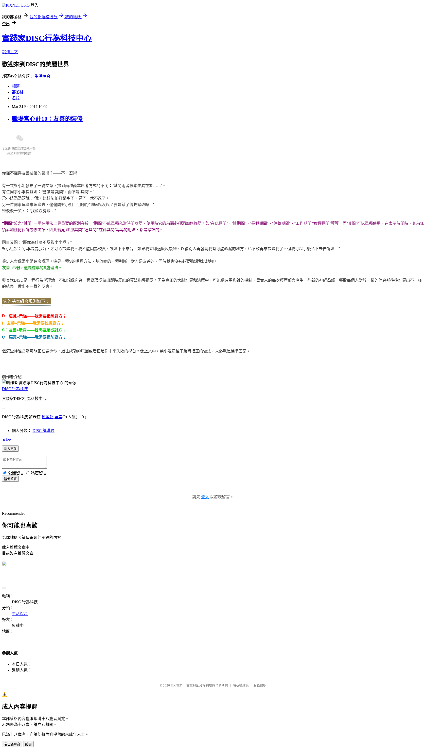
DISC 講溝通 (43, 430)
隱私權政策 (241, 685)
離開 (28, 744)
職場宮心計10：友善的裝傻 (47, 119)
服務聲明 (259, 685)
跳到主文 (10, 52)
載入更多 (10, 449)
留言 (58, 417)
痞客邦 (47, 417)
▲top (6, 439)
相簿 (16, 86)
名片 (16, 98)
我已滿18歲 (12, 744)
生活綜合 (42, 76)
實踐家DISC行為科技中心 (47, 38)
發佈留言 (10, 479)
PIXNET (176, 685)
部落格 (18, 92)
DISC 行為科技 (15, 389)
